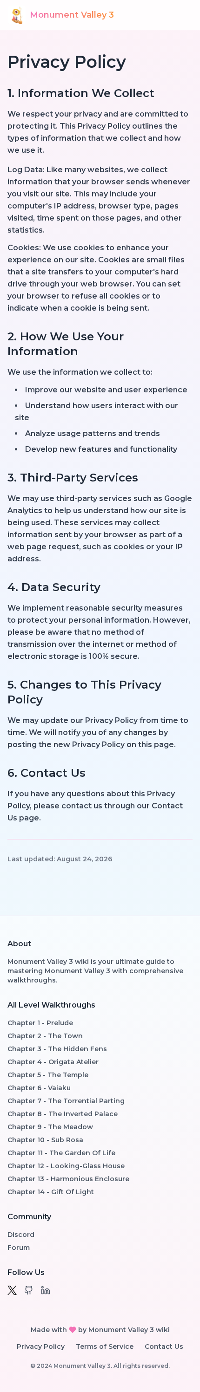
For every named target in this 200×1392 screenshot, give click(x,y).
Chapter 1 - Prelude (40, 1023)
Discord (20, 1234)
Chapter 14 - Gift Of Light (50, 1192)
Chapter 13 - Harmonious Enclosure (68, 1179)
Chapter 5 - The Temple (47, 1075)
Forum (18, 1247)
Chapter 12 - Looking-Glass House (66, 1166)
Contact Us (164, 1346)
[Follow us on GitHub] (28, 1290)
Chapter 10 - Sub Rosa (45, 1140)
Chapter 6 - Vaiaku (39, 1088)
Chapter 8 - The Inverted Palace (62, 1114)
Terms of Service (104, 1346)
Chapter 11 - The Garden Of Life (61, 1153)
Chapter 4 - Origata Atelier (53, 1062)
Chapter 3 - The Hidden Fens (57, 1049)
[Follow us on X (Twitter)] (12, 1290)
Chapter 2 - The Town (45, 1036)
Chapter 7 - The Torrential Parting (66, 1101)
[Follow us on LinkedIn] (45, 1290)
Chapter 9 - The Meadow (50, 1127)
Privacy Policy (41, 1346)
